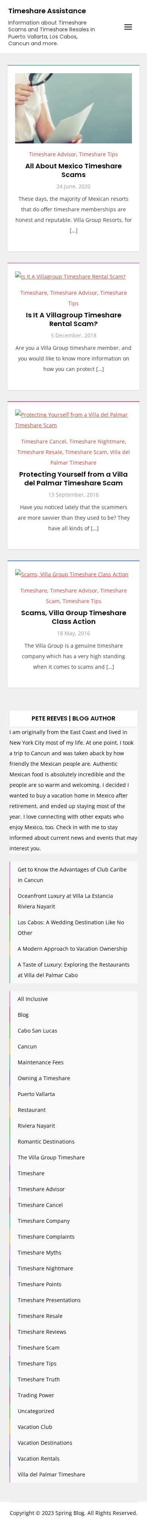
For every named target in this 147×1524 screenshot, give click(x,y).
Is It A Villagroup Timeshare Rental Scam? (73, 319)
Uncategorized (36, 1411)
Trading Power (36, 1395)
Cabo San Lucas (37, 1030)
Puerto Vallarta (36, 1094)
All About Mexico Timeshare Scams (73, 170)
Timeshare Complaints (46, 1236)
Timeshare (33, 292)
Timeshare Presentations (49, 1300)
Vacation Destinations (45, 1442)
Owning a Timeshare (44, 1078)
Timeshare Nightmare (97, 441)
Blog (23, 1014)
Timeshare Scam (86, 452)
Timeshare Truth (39, 1379)
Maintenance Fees (41, 1062)
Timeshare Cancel (43, 441)
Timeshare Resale (39, 452)
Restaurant (32, 1109)
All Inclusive (33, 998)
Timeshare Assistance (47, 10)
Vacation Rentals (39, 1458)
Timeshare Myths (39, 1252)
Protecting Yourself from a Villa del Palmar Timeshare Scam (73, 479)
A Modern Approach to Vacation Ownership (72, 948)
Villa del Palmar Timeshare (51, 1474)
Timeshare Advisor (52, 154)
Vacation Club (35, 1426)
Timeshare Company (44, 1220)
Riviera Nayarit (36, 1125)
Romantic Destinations (46, 1141)
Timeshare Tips (98, 154)
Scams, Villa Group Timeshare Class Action (73, 617)
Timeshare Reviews (42, 1331)
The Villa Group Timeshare (51, 1157)
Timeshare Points (39, 1284)
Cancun (27, 1046)
